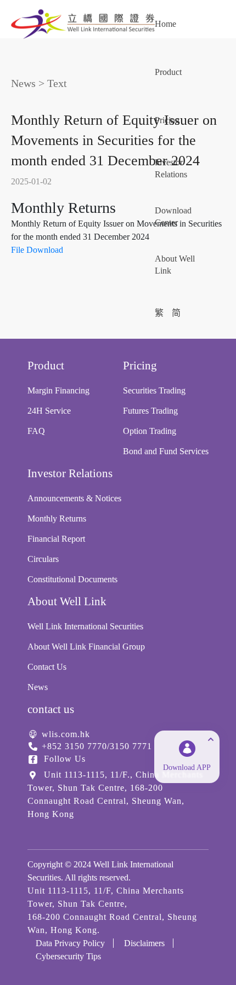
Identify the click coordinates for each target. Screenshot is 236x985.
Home (165, 23)
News (23, 83)
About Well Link (175, 264)
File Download (37, 249)
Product (168, 72)
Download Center (173, 216)
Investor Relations (171, 168)
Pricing (167, 120)
